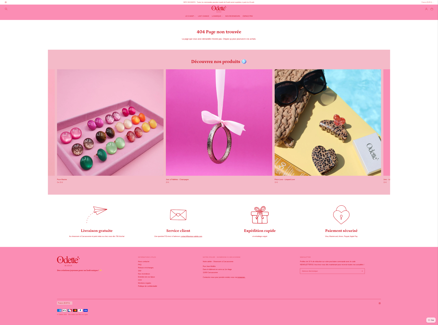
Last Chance (203, 16)
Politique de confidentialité (147, 286)
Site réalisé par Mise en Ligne (78, 314)
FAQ (139, 265)
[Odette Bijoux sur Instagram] (6, 2)
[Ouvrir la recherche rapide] (6, 9)
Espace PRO (248, 16)
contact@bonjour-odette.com (191, 236)
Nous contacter (143, 261)
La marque (216, 16)
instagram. (241, 277)
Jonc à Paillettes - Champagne (177, 179)
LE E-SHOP (189, 16)
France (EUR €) (427, 2)
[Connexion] (426, 9)
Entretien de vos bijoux (146, 277)
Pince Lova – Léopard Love (285, 179)
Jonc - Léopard (389, 179)
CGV (140, 280)
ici (231, 39)
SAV (139, 271)
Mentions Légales (144, 283)
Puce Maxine (62, 179)
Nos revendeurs (232, 16)
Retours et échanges (146, 268)
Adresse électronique (309, 268)
